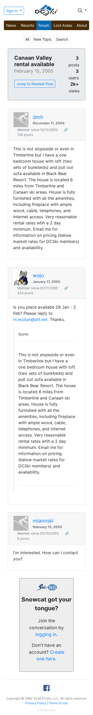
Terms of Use (58, 703)
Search (62, 39)
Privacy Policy (35, 703)
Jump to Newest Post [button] (35, 84)
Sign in (12, 10)
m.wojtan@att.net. (31, 319)
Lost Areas (62, 25)
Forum (43, 25)
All (27, 39)
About (81, 25)
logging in (45, 634)
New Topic (43, 39)
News (11, 25)
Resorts (27, 25)
